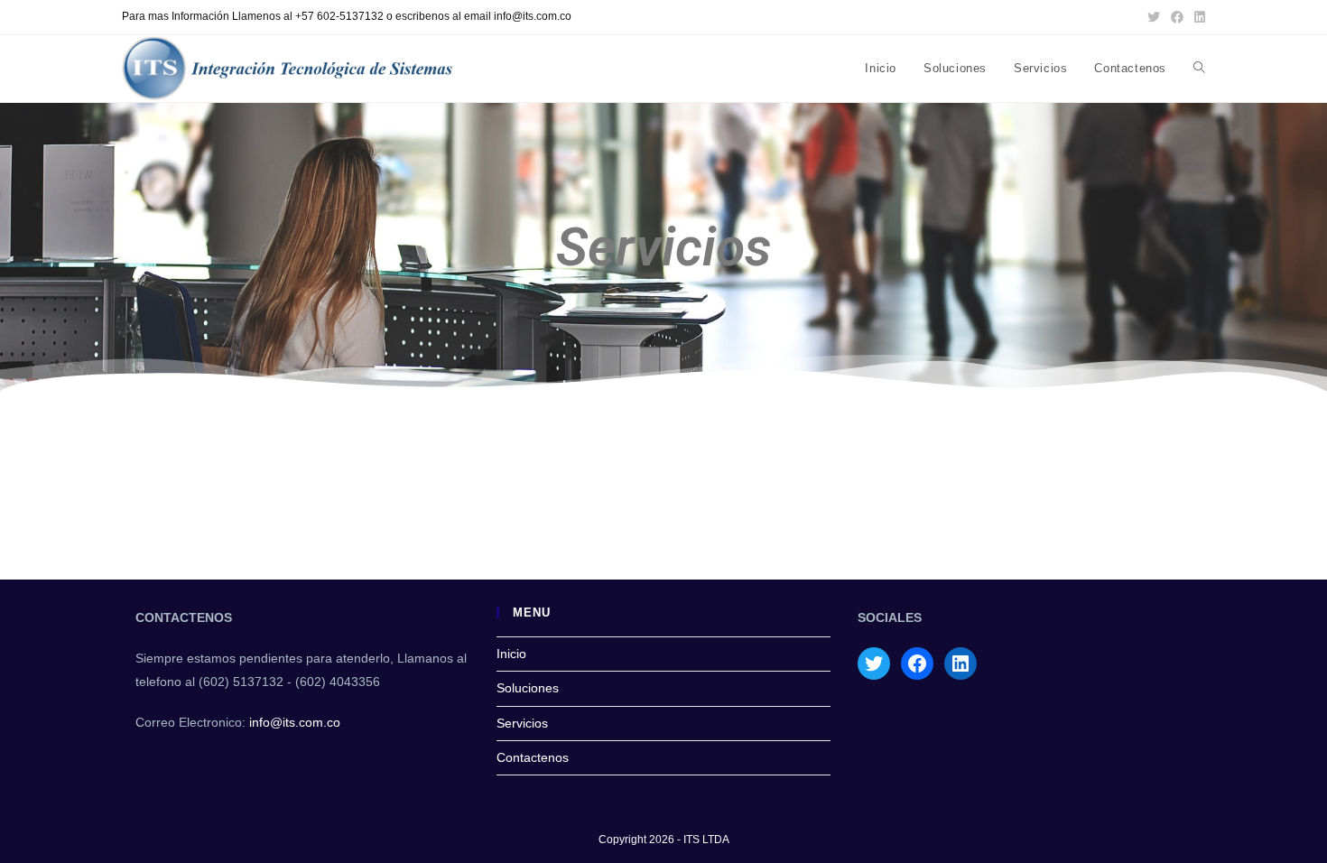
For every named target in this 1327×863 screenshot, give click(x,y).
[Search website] (1199, 68)
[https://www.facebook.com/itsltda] (917, 663)
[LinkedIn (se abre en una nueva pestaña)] (1197, 17)
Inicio (511, 653)
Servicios (522, 723)
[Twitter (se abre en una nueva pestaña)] (1153, 17)
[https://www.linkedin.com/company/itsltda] (960, 663)
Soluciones (527, 688)
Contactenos (532, 757)
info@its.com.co (294, 722)
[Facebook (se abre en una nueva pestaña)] (1177, 17)
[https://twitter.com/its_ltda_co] (874, 663)
